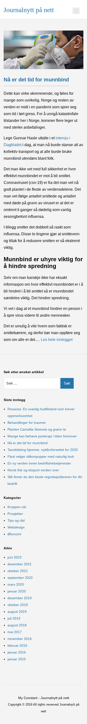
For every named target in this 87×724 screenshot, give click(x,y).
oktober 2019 (17, 605)
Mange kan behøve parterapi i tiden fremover (42, 436)
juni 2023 (14, 557)
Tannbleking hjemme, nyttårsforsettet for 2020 (42, 450)
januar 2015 (16, 659)
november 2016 (19, 639)
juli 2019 (13, 618)
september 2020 (20, 578)
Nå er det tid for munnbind (36, 80)
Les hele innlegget (56, 340)
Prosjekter (15, 514)
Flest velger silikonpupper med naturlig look (40, 456)
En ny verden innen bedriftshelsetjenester (39, 463)
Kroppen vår (16, 507)
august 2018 (17, 625)
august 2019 (17, 612)
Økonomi (14, 534)
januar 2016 (16, 652)
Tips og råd (16, 520)
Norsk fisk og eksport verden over (33, 470)
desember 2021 (19, 564)
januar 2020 (16, 591)
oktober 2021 (17, 571)
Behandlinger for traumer (26, 423)
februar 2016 (17, 645)
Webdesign (16, 527)
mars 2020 (15, 584)
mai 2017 (14, 632)
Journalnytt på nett (29, 10)
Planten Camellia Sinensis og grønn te (36, 429)
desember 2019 (19, 598)
